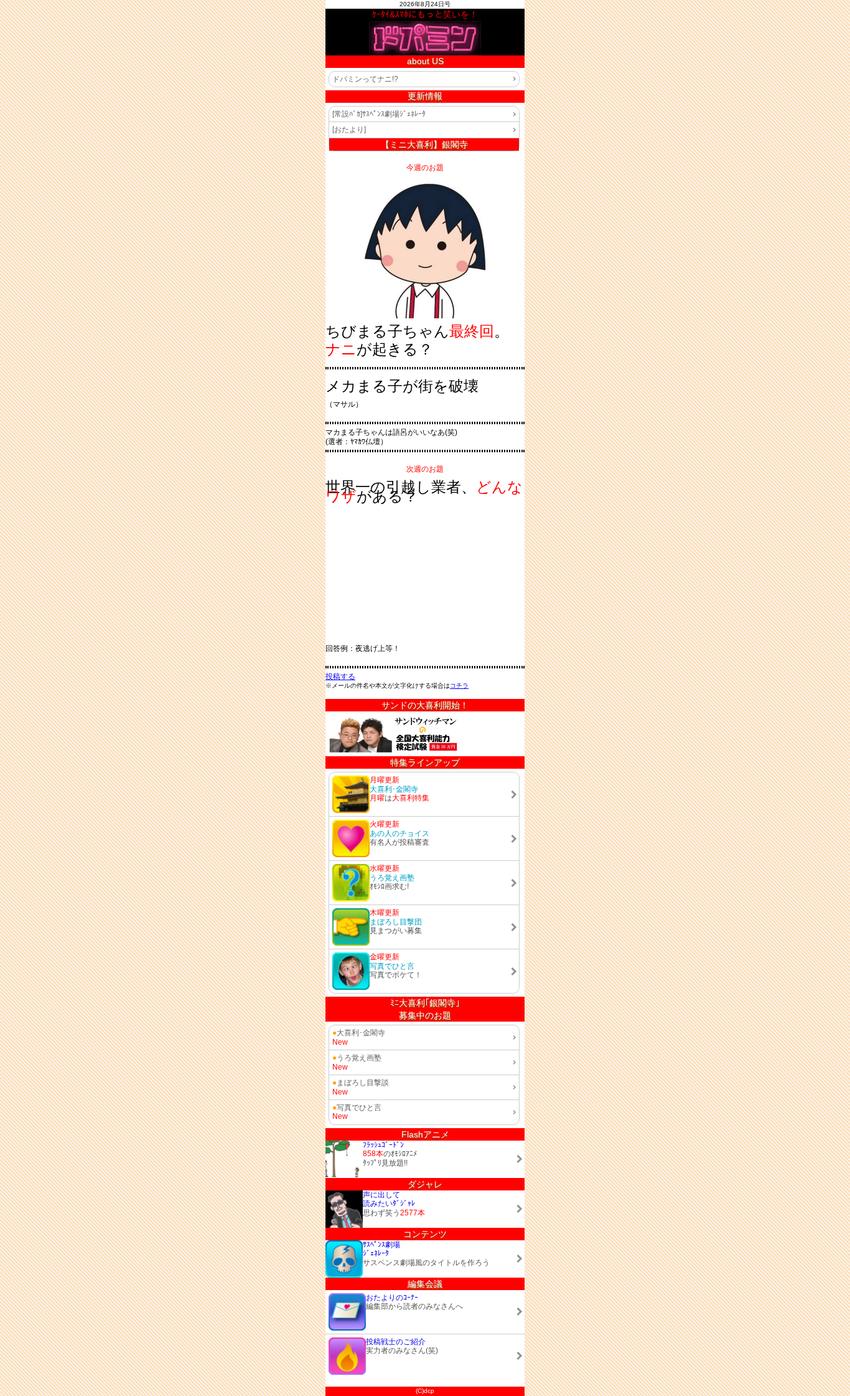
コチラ (459, 685)
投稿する (340, 676)
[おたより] (349, 129)
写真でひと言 (356, 1107)
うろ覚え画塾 (356, 1057)
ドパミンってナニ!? (365, 79)
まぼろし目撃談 (360, 1082)
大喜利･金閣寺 (358, 1032)
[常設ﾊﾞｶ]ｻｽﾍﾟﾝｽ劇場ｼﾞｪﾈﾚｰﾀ (379, 114)
